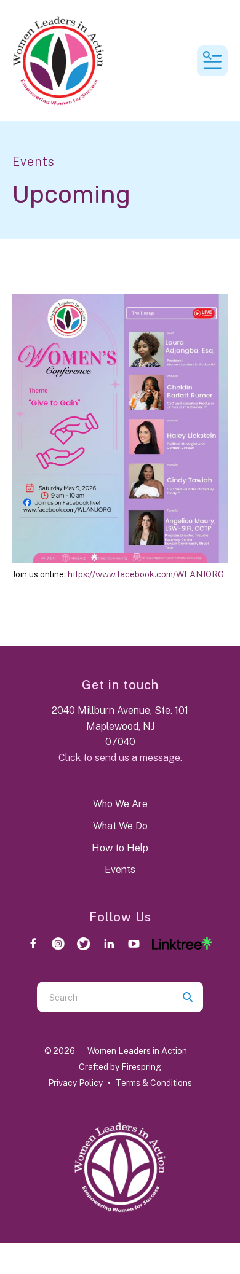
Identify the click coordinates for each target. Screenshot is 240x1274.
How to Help (120, 848)
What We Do (120, 826)
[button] (212, 60)
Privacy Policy (75, 1083)
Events (120, 869)
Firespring (141, 1067)
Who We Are (120, 804)
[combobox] (104, 997)
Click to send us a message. (120, 758)
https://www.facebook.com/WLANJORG (146, 574)
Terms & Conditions (154, 1083)
